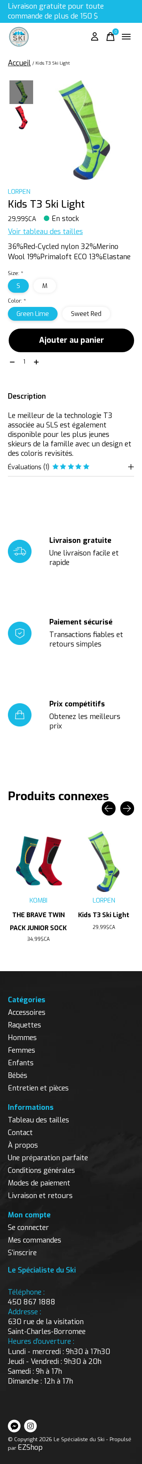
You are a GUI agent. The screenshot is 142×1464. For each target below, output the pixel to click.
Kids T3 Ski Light (103, 915)
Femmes (21, 1050)
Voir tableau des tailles (45, 231)
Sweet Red (86, 314)
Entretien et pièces (38, 1088)
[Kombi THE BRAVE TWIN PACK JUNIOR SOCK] (38, 861)
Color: (17, 300)
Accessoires (26, 1012)
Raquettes (24, 1025)
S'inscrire (22, 1253)
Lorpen (19, 192)
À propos (23, 1145)
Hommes (22, 1037)
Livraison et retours (40, 1195)
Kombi (38, 900)
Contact (20, 1132)
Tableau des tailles (38, 1120)
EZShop (30, 1447)
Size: (15, 273)
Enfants (21, 1063)
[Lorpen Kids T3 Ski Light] (103, 861)
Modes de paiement (39, 1183)
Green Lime (33, 314)
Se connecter (28, 1227)
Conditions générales (41, 1170)
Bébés (17, 1075)
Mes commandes (34, 1240)
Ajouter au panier (71, 340)
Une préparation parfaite (48, 1158)
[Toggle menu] (126, 37)
